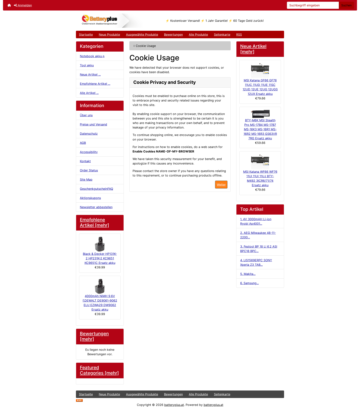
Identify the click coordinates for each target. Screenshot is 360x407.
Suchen (346, 5)
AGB (83, 143)
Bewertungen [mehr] (94, 336)
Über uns (86, 115)
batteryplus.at (174, 405)
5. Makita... (248, 274)
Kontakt (85, 161)
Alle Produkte (198, 34)
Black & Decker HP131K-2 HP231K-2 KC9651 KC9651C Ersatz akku (100, 258)
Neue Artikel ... (90, 74)
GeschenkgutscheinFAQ (96, 189)
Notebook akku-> (92, 56)
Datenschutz (89, 133)
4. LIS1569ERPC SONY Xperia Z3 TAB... (256, 262)
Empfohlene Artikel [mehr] (94, 222)
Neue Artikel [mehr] (253, 49)
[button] (353, 388)
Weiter (221, 184)
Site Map (86, 179)
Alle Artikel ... (89, 93)
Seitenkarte (222, 34)
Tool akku (87, 65)
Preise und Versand (93, 124)
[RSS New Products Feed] (79, 400)
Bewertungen (173, 34)
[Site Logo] (110, 21)
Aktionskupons (90, 198)
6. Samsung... (249, 283)
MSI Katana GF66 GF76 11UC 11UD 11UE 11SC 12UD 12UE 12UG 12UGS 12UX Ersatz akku (260, 87)
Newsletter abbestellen (96, 207)
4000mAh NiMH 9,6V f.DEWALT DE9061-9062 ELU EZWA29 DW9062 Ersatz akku (100, 302)
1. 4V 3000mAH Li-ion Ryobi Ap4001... (255, 221)
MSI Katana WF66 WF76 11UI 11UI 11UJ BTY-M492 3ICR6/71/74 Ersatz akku (260, 178)
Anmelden (24, 5)
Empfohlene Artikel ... (95, 84)
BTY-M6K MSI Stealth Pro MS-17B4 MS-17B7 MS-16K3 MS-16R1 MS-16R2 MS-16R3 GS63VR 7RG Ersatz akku (260, 129)
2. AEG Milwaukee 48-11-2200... (258, 235)
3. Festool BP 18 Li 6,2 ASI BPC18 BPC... (258, 249)
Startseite (86, 34)
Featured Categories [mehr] (99, 370)
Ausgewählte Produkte (142, 34)
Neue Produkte (109, 34)
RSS (239, 34)
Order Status (89, 170)
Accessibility (89, 152)
